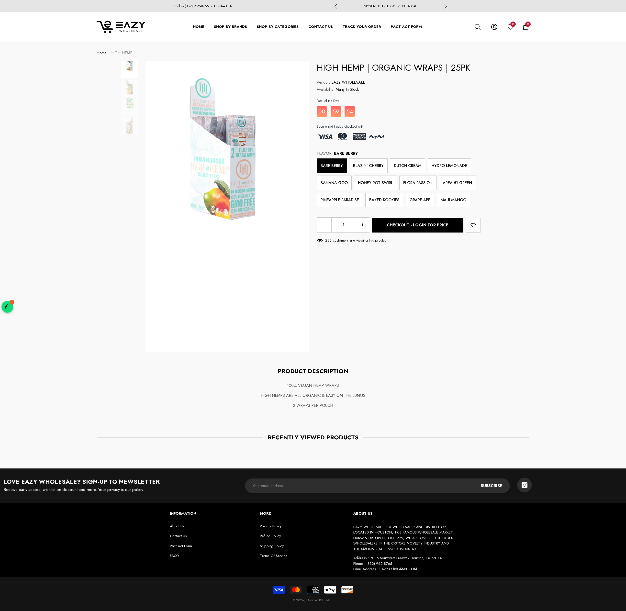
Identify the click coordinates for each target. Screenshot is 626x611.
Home (102, 53)
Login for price (430, 225)
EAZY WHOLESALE (348, 82)
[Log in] (494, 27)
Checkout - (417, 225)
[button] (477, 27)
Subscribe (491, 486)
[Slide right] (445, 6)
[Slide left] (335, 6)
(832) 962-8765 (197, 6)
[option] (391, 6)
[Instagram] (524, 485)
